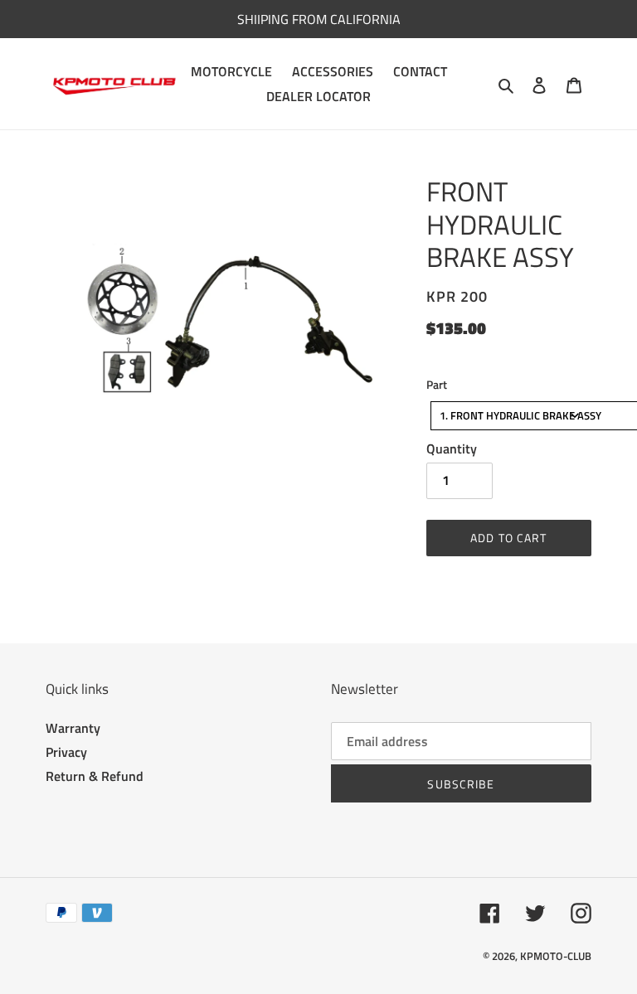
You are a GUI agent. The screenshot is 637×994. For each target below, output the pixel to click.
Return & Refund (94, 776)
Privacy (66, 752)
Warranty (73, 728)
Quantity (451, 448)
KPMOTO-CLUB (555, 956)
